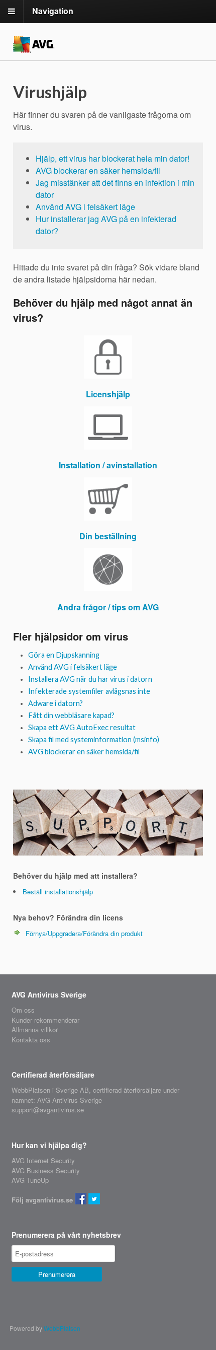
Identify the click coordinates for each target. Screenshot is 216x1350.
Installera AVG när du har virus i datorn (90, 679)
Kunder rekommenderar (45, 1020)
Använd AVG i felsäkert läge (85, 206)
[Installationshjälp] (108, 428)
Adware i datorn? (55, 703)
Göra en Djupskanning (63, 655)
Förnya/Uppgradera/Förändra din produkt (84, 933)
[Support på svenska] (108, 850)
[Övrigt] (108, 569)
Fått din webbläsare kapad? (71, 715)
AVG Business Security (46, 1170)
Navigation (52, 11)
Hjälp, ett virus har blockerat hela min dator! (112, 158)
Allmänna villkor (35, 1029)
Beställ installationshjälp (58, 891)
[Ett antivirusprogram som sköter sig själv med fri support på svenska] (34, 46)
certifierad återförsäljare (127, 1090)
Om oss (23, 1010)
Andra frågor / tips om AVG (108, 607)
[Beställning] (108, 499)
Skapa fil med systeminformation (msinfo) (93, 739)
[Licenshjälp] (108, 357)
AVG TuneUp (30, 1180)
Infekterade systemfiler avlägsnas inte (89, 691)
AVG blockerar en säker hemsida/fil (98, 170)
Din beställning (108, 536)
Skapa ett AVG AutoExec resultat (82, 727)
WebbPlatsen (62, 1328)
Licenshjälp (108, 394)
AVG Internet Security (43, 1160)
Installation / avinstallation (108, 465)
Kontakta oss (31, 1039)
